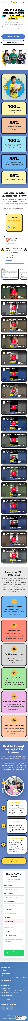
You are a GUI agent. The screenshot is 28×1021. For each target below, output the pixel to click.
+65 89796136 (7, 981)
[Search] (4, 2)
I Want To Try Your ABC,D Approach (14, 860)
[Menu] (1, 2)
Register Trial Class (13, 36)
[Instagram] (7, 1008)
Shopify (11, 1018)
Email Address (8, 909)
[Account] (23, 2)
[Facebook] (3, 1008)
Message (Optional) (10, 935)
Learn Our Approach (13, 42)
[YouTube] (11, 1008)
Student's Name (9, 893)
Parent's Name (8, 885)
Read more (9, 260)
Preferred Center (9, 917)
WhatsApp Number (9, 901)
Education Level (8, 928)
